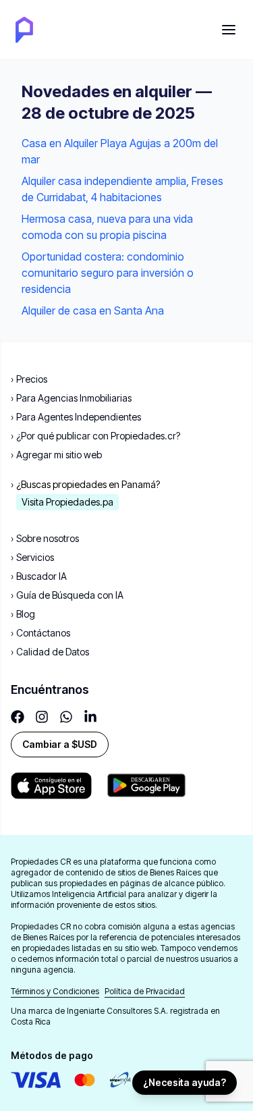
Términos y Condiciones (55, 991)
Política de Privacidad (145, 991)
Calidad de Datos (50, 651)
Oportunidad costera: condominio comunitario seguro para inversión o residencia (108, 273)
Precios (29, 379)
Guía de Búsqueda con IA (67, 595)
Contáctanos (40, 633)
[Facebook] (17, 717)
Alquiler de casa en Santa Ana (93, 310)
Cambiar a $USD (59, 744)
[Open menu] (228, 29)
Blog (23, 614)
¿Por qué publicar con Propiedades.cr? (95, 435)
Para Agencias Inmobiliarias (71, 398)
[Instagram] (42, 717)
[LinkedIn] (90, 717)
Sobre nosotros (45, 538)
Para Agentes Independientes (76, 417)
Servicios (32, 557)
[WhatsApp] (66, 717)
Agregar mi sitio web (56, 454)
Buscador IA (39, 576)
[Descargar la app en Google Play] (51, 785)
